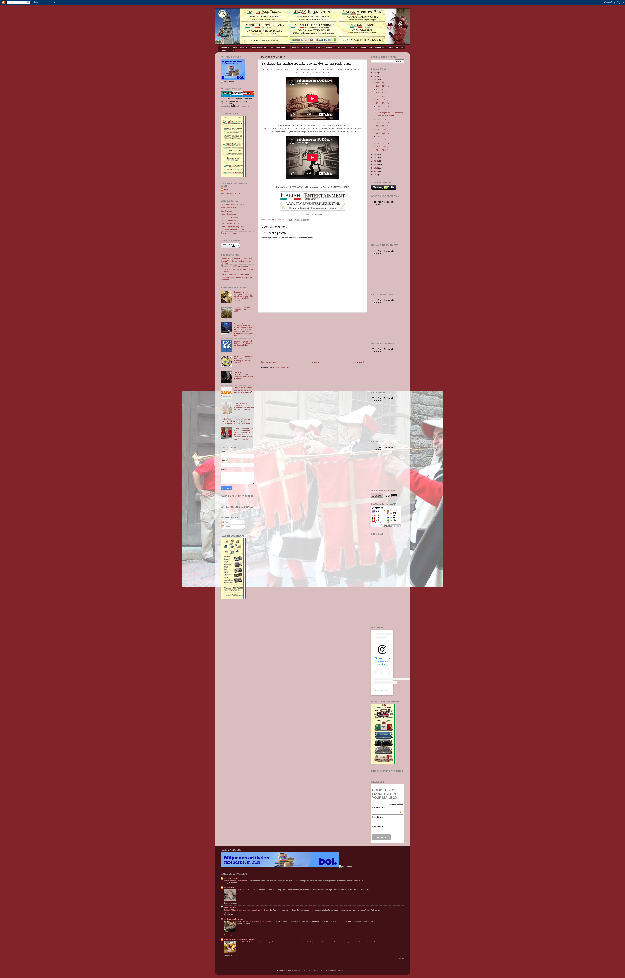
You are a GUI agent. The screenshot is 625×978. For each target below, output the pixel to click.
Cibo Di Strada (226, 211)
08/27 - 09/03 (381, 100)
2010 (376, 175)
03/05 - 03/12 (381, 136)
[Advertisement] (312, 336)
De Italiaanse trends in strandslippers (235, 274)
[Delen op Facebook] (304, 219)
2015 (376, 158)
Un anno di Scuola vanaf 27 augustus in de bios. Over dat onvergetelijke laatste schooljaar (236, 261)
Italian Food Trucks (396, 47)
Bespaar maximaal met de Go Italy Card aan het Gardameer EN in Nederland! (243, 344)
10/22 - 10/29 (381, 89)
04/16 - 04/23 (381, 123)
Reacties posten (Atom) (282, 367)
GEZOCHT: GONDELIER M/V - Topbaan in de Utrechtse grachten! (243, 375)
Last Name (377, 826)
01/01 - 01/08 (381, 150)
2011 (376, 171)
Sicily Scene (229, 887)
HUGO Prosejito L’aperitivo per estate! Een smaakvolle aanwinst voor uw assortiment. (244, 406)
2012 (376, 168)
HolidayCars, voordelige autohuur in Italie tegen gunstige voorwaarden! (243, 390)
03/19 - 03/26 (381, 133)
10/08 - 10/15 (381, 93)
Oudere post (357, 362)
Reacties (228, 527)
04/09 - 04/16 (381, 126)
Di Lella (329, 47)
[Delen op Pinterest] (307, 219)
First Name (377, 817)
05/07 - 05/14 (381, 119)
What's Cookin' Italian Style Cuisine (239, 939)
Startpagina (224, 47)
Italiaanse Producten (358, 47)
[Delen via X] (301, 219)
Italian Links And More (300, 47)
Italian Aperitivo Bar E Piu (230, 223)
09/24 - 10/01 (381, 96)
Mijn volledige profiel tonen (231, 193)
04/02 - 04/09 (381, 130)
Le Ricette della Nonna (233, 919)
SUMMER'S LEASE (244, 890)
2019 (376, 73)
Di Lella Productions (228, 233)
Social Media (317, 47)
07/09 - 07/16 (381, 103)
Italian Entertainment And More (232, 205)
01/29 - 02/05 (381, 147)
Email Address (387, 807)
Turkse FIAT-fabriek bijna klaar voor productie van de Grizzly (246, 910)
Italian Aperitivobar (259, 47)
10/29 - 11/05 (381, 86)
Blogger (344, 970)
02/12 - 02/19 (381, 140)
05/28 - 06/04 (381, 110)
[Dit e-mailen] (295, 219)
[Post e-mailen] (290, 219)
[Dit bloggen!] (298, 219)
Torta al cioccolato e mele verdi (236, 881)
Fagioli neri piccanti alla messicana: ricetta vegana (255, 921)
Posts (226, 522)
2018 (376, 76)
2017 (376, 80)
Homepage (313, 362)
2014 (376, 161)
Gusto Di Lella (341, 47)
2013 (376, 164)
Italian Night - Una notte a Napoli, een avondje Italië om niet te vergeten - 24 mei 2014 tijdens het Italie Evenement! (236, 421)
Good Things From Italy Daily (232, 227)
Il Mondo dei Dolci (231, 878)
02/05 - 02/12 (381, 143)
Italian (226, 189)
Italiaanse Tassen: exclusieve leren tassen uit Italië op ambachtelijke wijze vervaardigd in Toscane (243, 296)
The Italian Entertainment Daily (232, 230)
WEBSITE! (318, 214)
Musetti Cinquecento (377, 47)
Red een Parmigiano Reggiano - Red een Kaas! (242, 310)
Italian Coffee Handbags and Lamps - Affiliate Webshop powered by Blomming (243, 360)
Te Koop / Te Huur (226, 51)
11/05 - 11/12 (381, 82)
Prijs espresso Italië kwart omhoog (234, 266)
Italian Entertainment (240, 47)
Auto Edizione (230, 908)
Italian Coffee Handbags (279, 47)
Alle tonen (401, 958)
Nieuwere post (269, 362)
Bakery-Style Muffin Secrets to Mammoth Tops (253, 942)
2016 (376, 154)
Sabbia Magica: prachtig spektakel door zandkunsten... (389, 114)
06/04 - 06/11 (381, 106)
